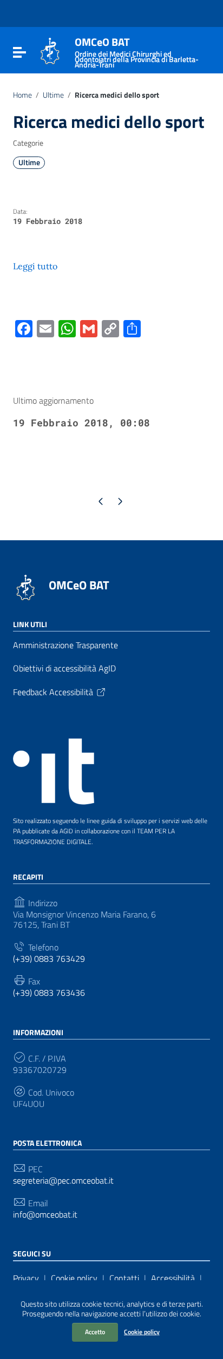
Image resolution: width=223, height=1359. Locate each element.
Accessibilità (173, 1278)
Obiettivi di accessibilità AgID (64, 668)
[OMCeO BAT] (50, 50)
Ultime (53, 95)
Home (22, 95)
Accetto (95, 1332)
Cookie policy (142, 1332)
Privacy (26, 1278)
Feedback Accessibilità (53, 691)
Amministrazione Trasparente (65, 644)
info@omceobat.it (45, 1214)
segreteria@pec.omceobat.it (63, 1180)
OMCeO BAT (79, 585)
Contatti (124, 1278)
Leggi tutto (35, 266)
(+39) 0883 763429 (49, 959)
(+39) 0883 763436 (49, 993)
